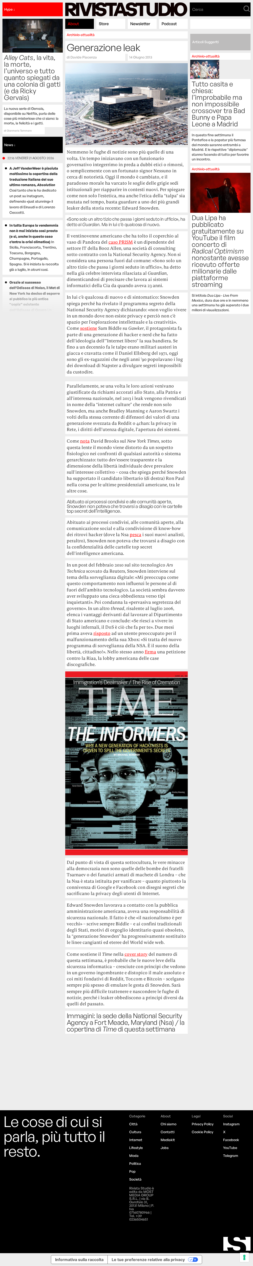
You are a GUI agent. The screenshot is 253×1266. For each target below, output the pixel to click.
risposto (101, 633)
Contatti (167, 1132)
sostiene (88, 328)
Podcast (169, 23)
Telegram (230, 1155)
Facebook (231, 1140)
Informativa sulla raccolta (79, 1259)
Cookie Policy (202, 1132)
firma (150, 652)
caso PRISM (120, 242)
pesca (135, 534)
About (73, 23)
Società (135, 1179)
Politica (135, 1163)
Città (133, 1124)
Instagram (231, 1124)
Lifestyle (136, 1148)
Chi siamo (168, 1124)
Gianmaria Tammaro (19, 130)
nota (85, 441)
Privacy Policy (202, 1124)
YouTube (230, 1148)
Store (104, 23)
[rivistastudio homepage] (126, 9)
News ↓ (10, 145)
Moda (134, 1155)
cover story (136, 954)
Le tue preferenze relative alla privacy (148, 1259)
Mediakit (168, 1140)
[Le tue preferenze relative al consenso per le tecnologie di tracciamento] (244, 1257)
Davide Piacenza (83, 57)
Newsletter (140, 23)
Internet (135, 1140)
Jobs (165, 1148)
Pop (132, 1171)
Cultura (135, 1132)
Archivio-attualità (81, 35)
